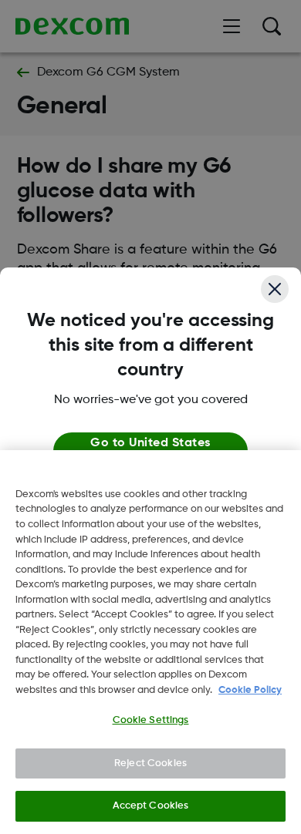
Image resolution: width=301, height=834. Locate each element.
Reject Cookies (150, 763)
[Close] (275, 289)
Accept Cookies (151, 806)
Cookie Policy (250, 690)
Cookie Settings (151, 720)
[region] (150, 642)
